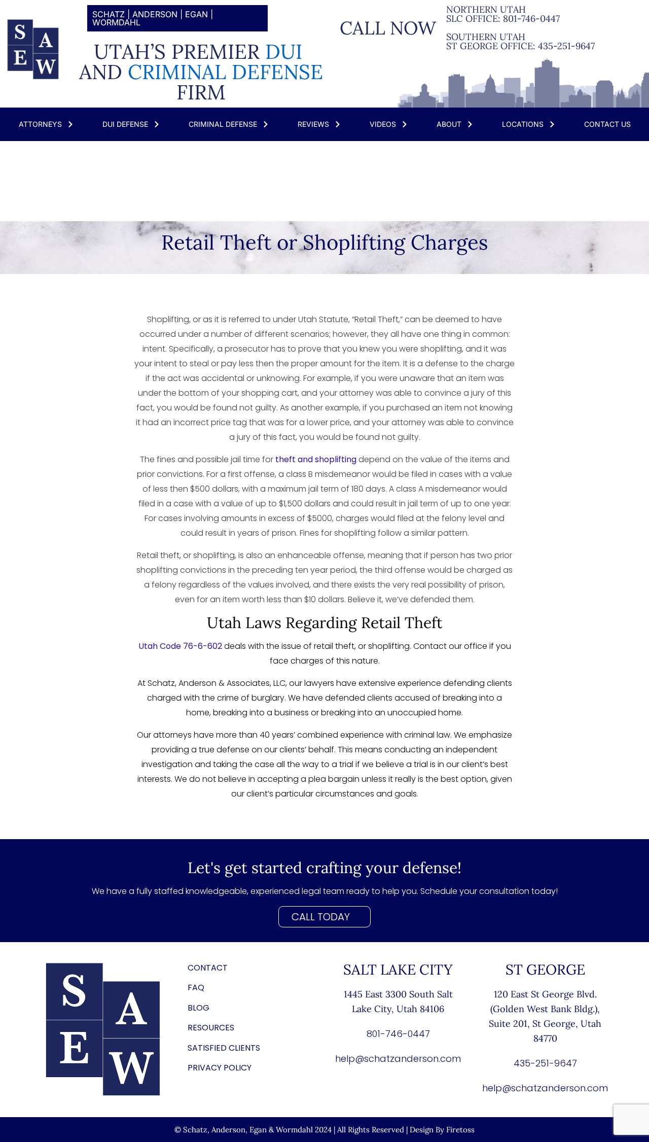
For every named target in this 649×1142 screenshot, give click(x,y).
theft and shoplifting (315, 459)
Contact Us (607, 124)
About (449, 124)
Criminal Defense (223, 124)
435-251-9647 (566, 46)
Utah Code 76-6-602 (180, 646)
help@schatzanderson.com (398, 1058)
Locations (523, 124)
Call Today (321, 917)
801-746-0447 (531, 18)
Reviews (313, 124)
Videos (383, 124)
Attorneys (40, 124)
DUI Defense (125, 124)
